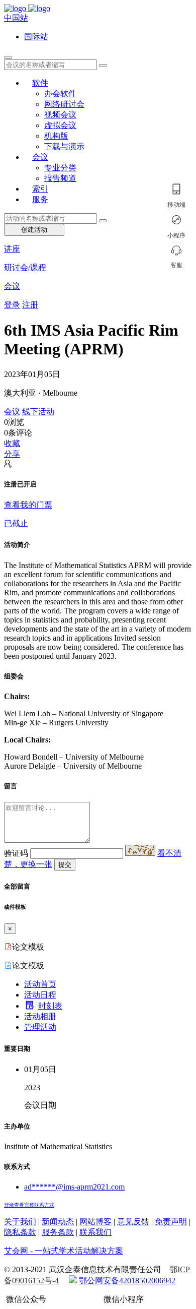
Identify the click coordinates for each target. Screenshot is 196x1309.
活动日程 (40, 994)
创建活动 (34, 229)
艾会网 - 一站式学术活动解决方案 (63, 1250)
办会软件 (60, 93)
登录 (12, 304)
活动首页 (40, 984)
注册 (30, 304)
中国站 (16, 18)
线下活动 (38, 411)
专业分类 (60, 167)
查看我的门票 (28, 505)
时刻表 (50, 1006)
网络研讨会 (64, 104)
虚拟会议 (60, 125)
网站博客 (95, 1221)
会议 (40, 157)
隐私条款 (20, 1232)
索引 (40, 188)
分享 (12, 454)
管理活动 (40, 1027)
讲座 (12, 248)
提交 (64, 864)
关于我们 (20, 1221)
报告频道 (60, 178)
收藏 (12, 443)
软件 (40, 83)
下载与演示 (64, 146)
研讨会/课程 (25, 267)
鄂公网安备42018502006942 (127, 1280)
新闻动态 (58, 1221)
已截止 (16, 523)
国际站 (36, 36)
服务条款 (58, 1232)
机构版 (56, 136)
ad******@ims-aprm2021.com (74, 1186)
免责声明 (171, 1221)
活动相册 (40, 1016)
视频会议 (60, 114)
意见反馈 (133, 1221)
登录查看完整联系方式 (29, 1205)
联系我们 (95, 1232)
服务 (40, 199)
